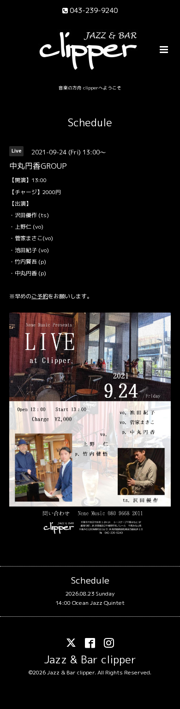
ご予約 (39, 296)
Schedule (90, 122)
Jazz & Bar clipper (90, 659)
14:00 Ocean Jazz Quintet (90, 603)
